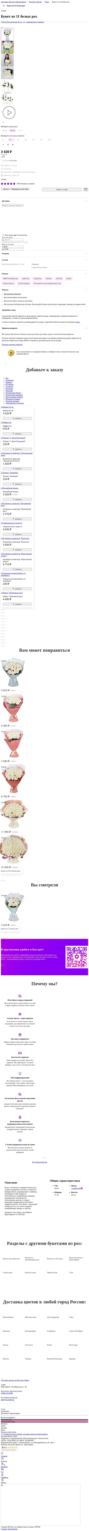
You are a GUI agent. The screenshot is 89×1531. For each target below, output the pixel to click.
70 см (20, 130)
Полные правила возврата (12, 345)
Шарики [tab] (9, 382)
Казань (5, 1345)
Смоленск (29, 1345)
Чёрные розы (52, 1273)
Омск (71, 1317)
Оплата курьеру (23, 283)
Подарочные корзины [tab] (14, 395)
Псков (49, 1345)
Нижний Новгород (54, 1359)
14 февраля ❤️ (77, 1188)
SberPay (48, 278)
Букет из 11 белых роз (9, 912)
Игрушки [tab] (9, 389)
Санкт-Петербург (76, 1331)
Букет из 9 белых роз (9, 748)
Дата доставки (7, 237)
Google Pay (37, 278)
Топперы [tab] (9, 391)
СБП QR (59, 278)
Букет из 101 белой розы (10, 854)
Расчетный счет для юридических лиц (47, 283)
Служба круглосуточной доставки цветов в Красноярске (25, 1434)
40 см (4, 130)
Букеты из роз (30, 1273)
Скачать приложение (9, 1529)
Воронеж (6, 1331)
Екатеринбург (30, 1331)
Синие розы (7, 1273)
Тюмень (28, 1359)
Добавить (18, 418)
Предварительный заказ (19, 189)
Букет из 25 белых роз (9, 783)
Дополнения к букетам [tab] (15, 403)
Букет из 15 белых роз (9, 712)
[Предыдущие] (2, 27)
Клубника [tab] (9, 384)
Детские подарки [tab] (12, 401)
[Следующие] (3, 122)
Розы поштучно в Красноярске (76, 1259)
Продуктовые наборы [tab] (14, 397)
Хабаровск (51, 1331)
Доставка (9, 161)
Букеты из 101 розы (55, 1259)
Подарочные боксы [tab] (13, 393)
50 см (12, 130)
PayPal (69, 278)
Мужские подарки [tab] (13, 399)
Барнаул (72, 1359)
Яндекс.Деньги (8, 283)
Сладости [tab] (9, 387)
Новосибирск (8, 1317)
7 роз (71, 1273)
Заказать (6, 189)
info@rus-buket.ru (7, 1400)
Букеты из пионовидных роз (32, 1259)
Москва (6, 1359)
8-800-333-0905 (7, 1393)
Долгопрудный (53, 1317)
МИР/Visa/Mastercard (10, 278)
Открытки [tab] (10, 380)
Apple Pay (25, 278)
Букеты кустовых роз (11, 1259)
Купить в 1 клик (61, 189)
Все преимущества (39, 1162)
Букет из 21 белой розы (10, 677)
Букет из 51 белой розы (10, 819)
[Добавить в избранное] (85, 189)
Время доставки (8, 244)
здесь (78, 322)
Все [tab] (7, 378)
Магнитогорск (30, 1317)
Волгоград (73, 1345)
